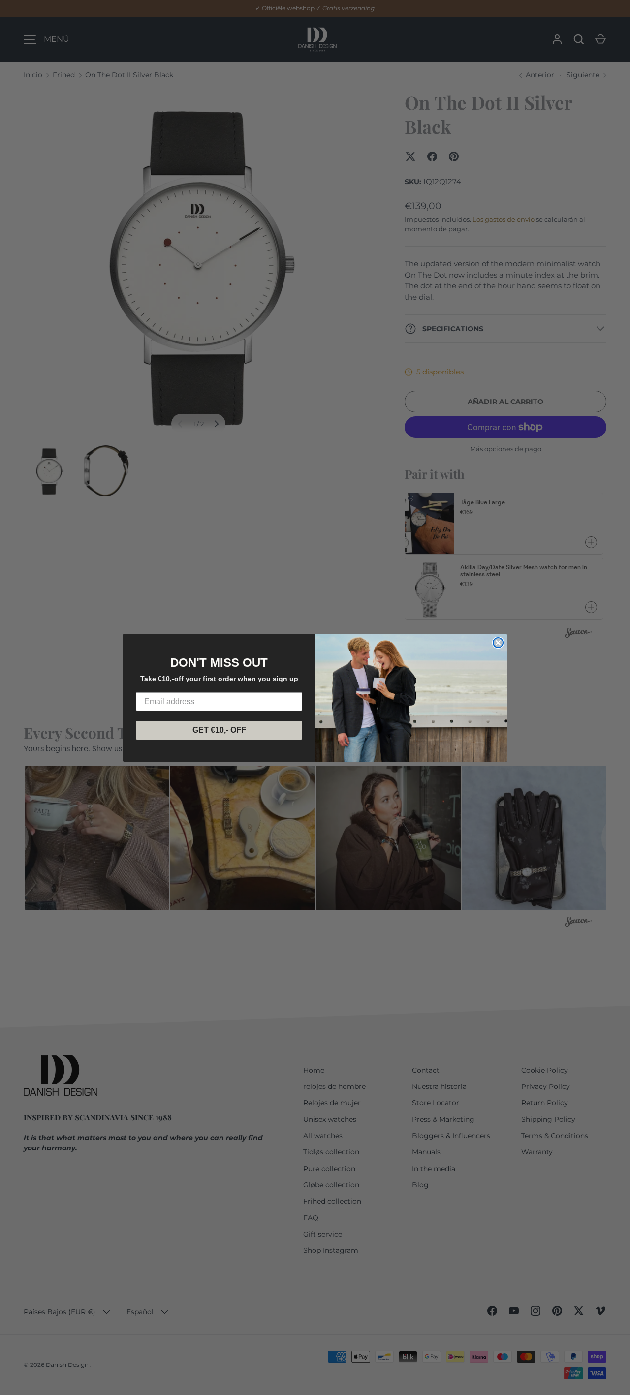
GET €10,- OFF (219, 730)
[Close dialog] (498, 643)
